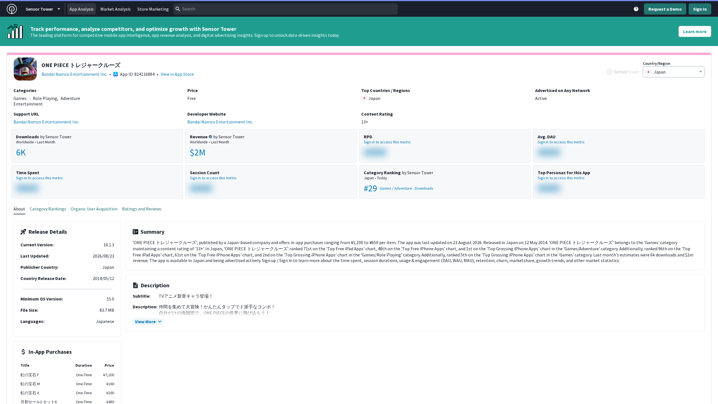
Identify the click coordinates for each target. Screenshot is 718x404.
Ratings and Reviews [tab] (141, 209)
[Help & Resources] (636, 9)
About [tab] (19, 209)
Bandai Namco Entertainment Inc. (74, 74)
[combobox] (285, 9)
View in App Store (177, 74)
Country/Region (656, 63)
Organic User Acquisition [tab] (94, 209)
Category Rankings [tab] (48, 209)
